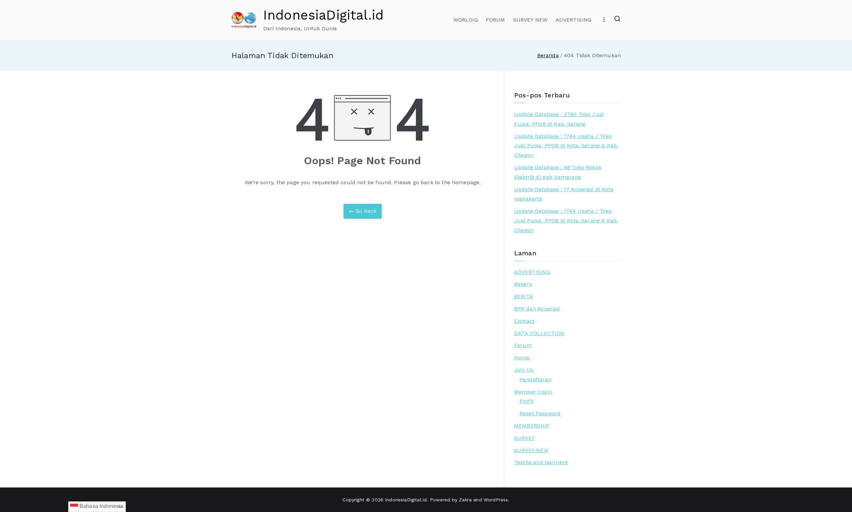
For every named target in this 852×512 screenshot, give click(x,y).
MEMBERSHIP (532, 426)
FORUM (495, 20)
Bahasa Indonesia (100, 506)
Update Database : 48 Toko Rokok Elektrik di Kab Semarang (557, 172)
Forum (523, 345)
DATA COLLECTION (539, 333)
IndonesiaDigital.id (323, 15)
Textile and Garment (541, 462)
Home (522, 357)
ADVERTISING (573, 20)
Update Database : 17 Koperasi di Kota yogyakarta (563, 194)
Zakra (465, 499)
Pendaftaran (535, 379)
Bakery (523, 284)
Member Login (533, 392)
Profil (526, 401)
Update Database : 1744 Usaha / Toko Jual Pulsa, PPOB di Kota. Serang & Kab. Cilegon (566, 146)
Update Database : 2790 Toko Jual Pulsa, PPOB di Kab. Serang (559, 119)
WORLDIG (465, 20)
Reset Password (540, 413)
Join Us (523, 370)
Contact (524, 321)
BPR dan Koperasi (537, 309)
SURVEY (524, 438)
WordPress (496, 499)
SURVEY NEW (530, 20)
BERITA (523, 296)
